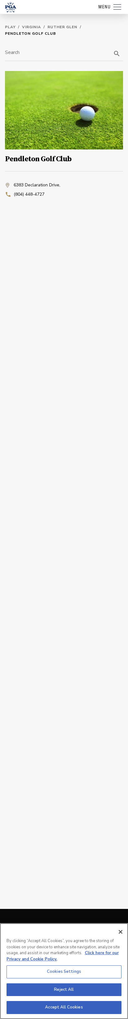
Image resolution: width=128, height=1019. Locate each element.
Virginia (31, 26)
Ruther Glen (62, 26)
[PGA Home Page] (10, 7)
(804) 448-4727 (29, 194)
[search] (117, 53)
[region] (64, 971)
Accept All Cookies (64, 1007)
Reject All (64, 989)
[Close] (120, 932)
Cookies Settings (64, 971)
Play (10, 26)
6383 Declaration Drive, (37, 185)
